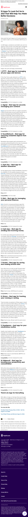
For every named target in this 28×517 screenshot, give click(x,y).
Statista (4, 51)
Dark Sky (3, 173)
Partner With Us (4, 492)
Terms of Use (4, 480)
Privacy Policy (4, 484)
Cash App (13, 236)
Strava (23, 303)
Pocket (11, 274)
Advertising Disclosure (22, 3)
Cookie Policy (4, 476)
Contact (3, 496)
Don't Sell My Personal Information (9, 501)
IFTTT (21, 77)
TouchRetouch (4, 146)
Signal (2, 110)
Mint (2, 204)
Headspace (21, 331)
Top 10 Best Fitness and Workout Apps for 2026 (12, 414)
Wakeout (12, 369)
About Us (3, 472)
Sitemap (3, 488)
